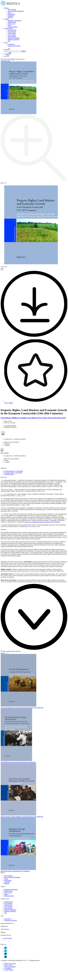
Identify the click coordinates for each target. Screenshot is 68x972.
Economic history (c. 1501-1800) (13, 471)
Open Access (11, 23)
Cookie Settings (8, 970)
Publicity (10, 17)
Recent (10, 12)
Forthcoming (11, 14)
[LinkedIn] (5, 957)
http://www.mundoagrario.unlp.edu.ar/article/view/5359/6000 (42, 522)
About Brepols (12, 36)
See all (3, 653)
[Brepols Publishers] (10, 5)
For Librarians (12, 31)
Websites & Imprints (13, 39)
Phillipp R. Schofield (19, 418)
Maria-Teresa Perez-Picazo (52, 418)
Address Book (12, 33)
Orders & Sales (12, 30)
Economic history (9, 474)
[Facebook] (5, 948)
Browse (6, 8)
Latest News (11, 44)
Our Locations (12, 34)
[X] (5, 951)
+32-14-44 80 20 (7, 938)
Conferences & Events (14, 46)
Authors (6, 19)
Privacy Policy (8, 965)
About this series (5, 60)
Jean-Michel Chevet (34, 418)
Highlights (11, 16)
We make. (10, 963)
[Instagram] (5, 954)
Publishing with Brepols (14, 20)
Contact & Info (8, 28)
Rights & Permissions (14, 38)
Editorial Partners (12, 27)
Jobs (9, 41)
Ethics (9, 25)
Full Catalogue (12, 9)
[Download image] (34, 336)
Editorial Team (12, 22)
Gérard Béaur (6, 418)
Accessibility (7, 968)
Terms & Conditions (10, 966)
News (6, 42)
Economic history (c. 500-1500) (13, 472)
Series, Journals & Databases (16, 11)
